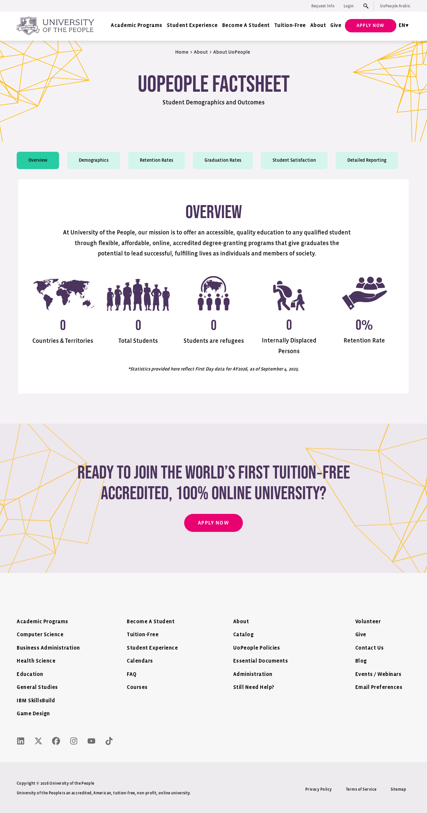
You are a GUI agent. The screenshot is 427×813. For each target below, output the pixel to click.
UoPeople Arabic (395, 6)
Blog (361, 661)
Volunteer (368, 621)
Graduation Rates (222, 160)
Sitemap (398, 789)
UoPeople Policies (256, 648)
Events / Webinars (378, 674)
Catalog (243, 634)
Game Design (33, 713)
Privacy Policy (318, 789)
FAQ (132, 674)
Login (349, 6)
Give (335, 25)
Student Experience (192, 25)
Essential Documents (260, 661)
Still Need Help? (254, 687)
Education (30, 674)
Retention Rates (156, 160)
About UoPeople (231, 52)
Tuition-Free (290, 25)
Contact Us (369, 648)
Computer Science (40, 634)
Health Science (36, 661)
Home (181, 52)
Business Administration (48, 648)
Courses (137, 687)
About (318, 25)
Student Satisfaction (294, 160)
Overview (37, 160)
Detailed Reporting (366, 160)
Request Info (323, 6)
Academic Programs (136, 25)
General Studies (37, 687)
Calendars (140, 661)
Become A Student (246, 25)
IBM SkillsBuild (36, 700)
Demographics (93, 160)
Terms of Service (361, 789)
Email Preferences (379, 687)
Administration (253, 674)
